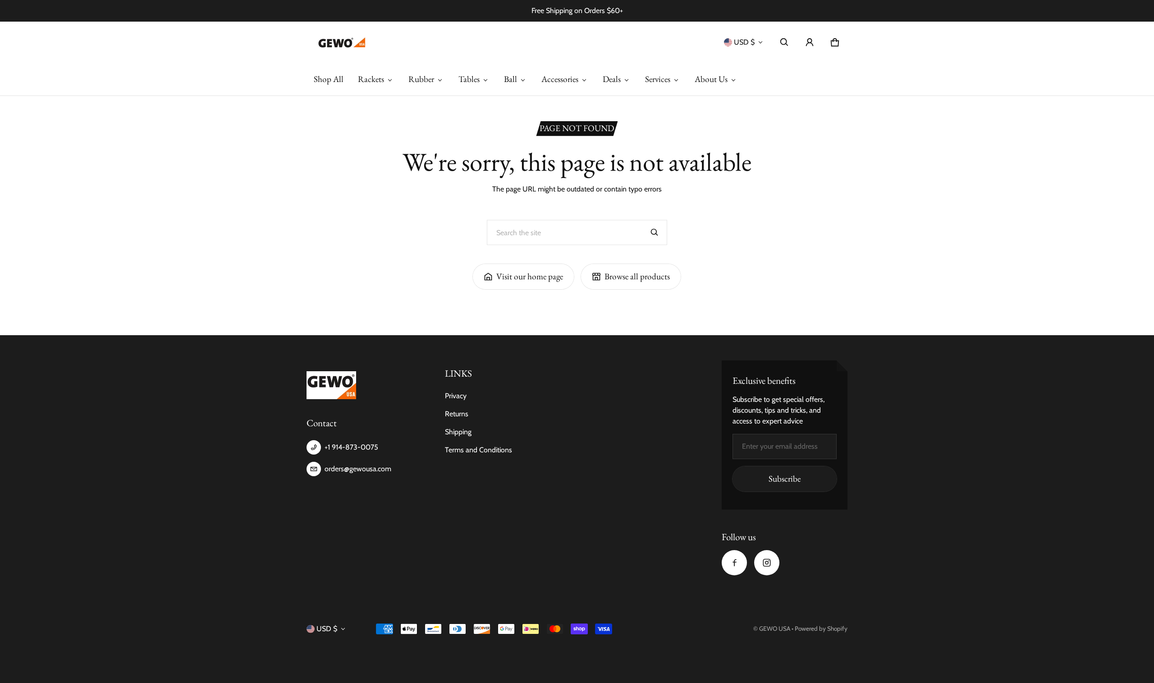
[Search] (654, 232)
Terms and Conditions (478, 450)
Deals (612, 79)
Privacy (456, 396)
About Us (711, 79)
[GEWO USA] (341, 42)
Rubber (421, 79)
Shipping (458, 432)
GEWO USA (774, 628)
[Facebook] (734, 562)
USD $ (744, 42)
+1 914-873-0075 (351, 447)
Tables (469, 79)
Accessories (559, 79)
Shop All (328, 79)
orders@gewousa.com (358, 468)
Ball (510, 79)
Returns (456, 414)
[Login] (809, 42)
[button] (784, 42)
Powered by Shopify (821, 628)
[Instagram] (766, 562)
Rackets (371, 79)
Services (657, 79)
